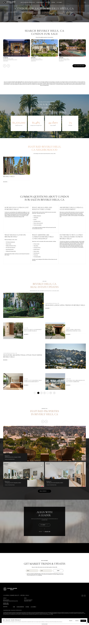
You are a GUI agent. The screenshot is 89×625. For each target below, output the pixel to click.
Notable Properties (40, 2)
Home (14, 606)
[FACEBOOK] (82, 596)
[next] (46, 421)
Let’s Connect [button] (33, 606)
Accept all (83, 620)
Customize (77, 620)
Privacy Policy (40, 575)
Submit (58, 570)
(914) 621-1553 (47, 531)
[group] (17, 50)
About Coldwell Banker (25, 2)
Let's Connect (59, 2)
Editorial (53, 2)
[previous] (42, 421)
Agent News (47, 2)
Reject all (70, 620)
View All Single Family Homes (79, 65)
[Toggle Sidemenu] (85, 2)
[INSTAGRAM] (85, 596)
